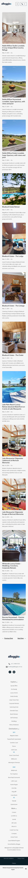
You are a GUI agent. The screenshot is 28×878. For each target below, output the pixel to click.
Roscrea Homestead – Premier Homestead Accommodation (13, 618)
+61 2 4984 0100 (15, 663)
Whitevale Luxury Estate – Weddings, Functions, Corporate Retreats (11, 566)
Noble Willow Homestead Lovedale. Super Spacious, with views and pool (13, 102)
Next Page (22, 638)
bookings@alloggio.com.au (15, 666)
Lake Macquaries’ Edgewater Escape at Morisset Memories (13, 513)
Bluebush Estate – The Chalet (12, 355)
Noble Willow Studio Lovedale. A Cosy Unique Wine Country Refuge (13, 48)
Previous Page (7, 638)
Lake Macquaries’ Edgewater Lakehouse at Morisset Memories (12, 461)
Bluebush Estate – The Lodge (12, 256)
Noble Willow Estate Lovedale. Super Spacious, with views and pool (13, 155)
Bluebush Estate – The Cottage (13, 306)
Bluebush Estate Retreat (11, 207)
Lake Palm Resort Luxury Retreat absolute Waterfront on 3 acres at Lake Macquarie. (13, 407)
